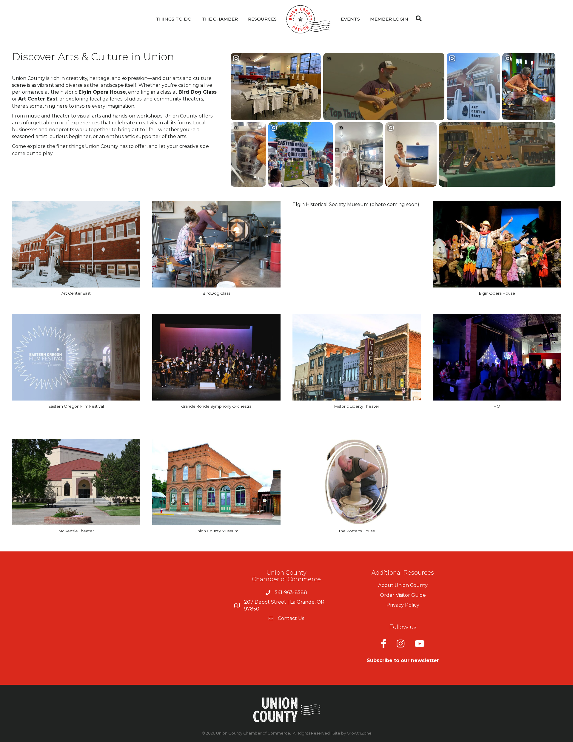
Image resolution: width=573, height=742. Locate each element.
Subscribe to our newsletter (403, 660)
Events (350, 19)
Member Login (389, 19)
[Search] (417, 18)
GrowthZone (359, 733)
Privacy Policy (402, 605)
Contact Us (291, 618)
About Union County (403, 585)
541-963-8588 (291, 592)
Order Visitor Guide (403, 595)
